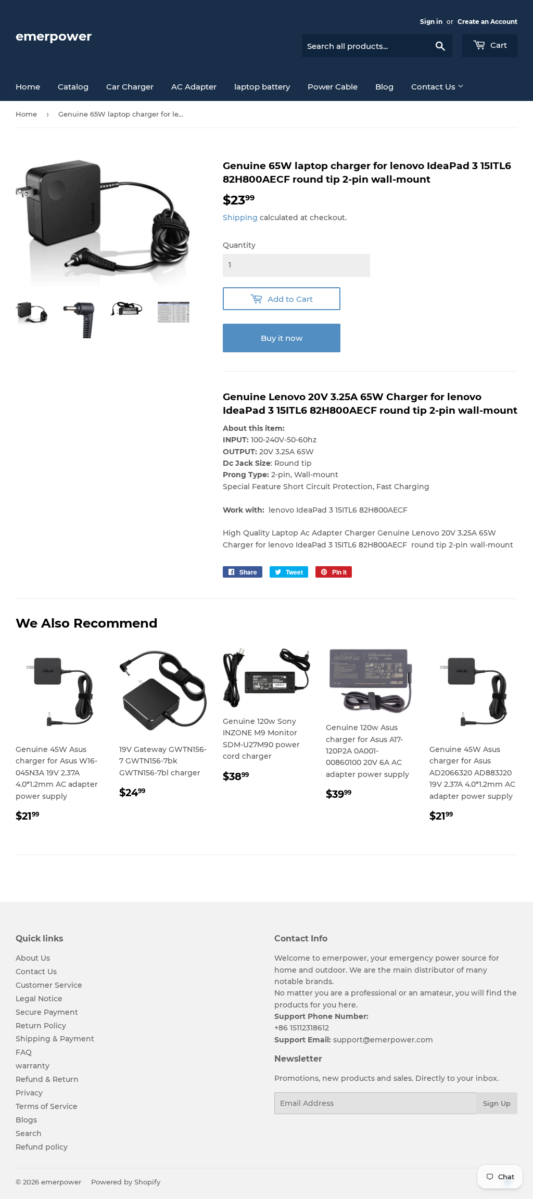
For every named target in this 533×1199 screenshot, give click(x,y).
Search (29, 1133)
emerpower (54, 36)
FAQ (24, 1052)
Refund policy (42, 1147)
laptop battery (262, 87)
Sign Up (497, 1103)
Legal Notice (39, 998)
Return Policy (41, 1025)
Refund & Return (47, 1079)
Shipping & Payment (55, 1038)
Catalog (73, 87)
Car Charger (130, 87)
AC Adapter (194, 87)
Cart (497, 45)
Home (28, 87)
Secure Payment (47, 1012)
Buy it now (281, 338)
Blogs (26, 1120)
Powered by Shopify (125, 1182)
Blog (384, 87)
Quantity (239, 245)
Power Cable (333, 87)
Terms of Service (47, 1106)
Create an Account (487, 21)
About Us (33, 958)
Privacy (29, 1093)
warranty (32, 1065)
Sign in (431, 21)
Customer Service (49, 985)
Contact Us (434, 87)
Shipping (240, 217)
